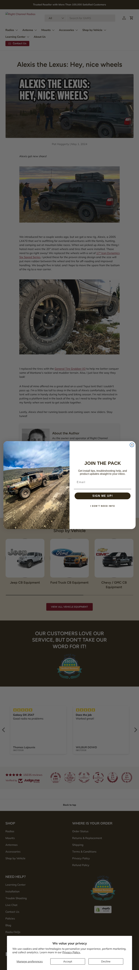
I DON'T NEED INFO (102, 506)
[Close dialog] (132, 445)
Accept (67, 961)
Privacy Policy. (71, 952)
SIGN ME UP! (102, 495)
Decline (106, 961)
